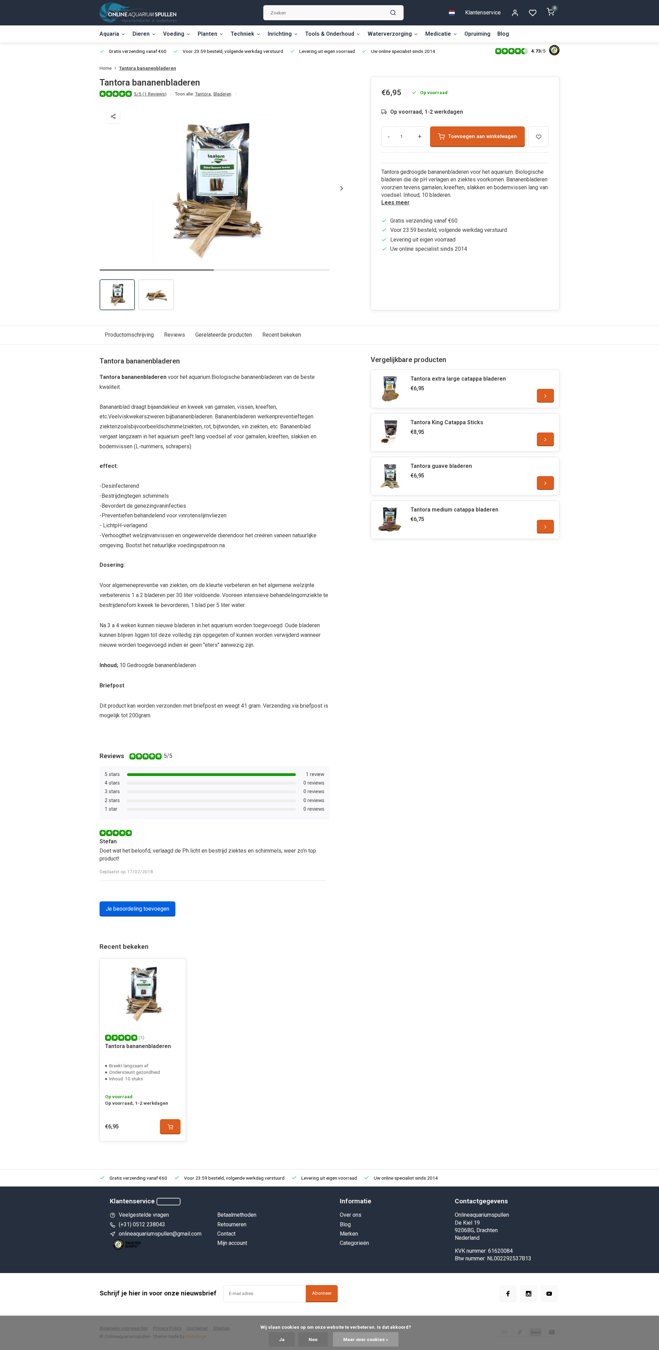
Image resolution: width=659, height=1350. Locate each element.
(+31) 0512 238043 (142, 1224)
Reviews (174, 334)
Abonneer (322, 1293)
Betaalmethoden (236, 1215)
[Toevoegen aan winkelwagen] (170, 1126)
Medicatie (438, 34)
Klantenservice (483, 12)
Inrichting (280, 34)
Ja (282, 1339)
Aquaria (109, 34)
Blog (503, 34)
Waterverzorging (390, 34)
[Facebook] (508, 1293)
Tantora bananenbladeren (147, 68)
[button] (341, 188)
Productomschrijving (129, 334)
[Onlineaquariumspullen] (138, 12)
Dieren (141, 34)
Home (106, 68)
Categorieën (354, 1243)
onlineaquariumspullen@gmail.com (160, 1233)
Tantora (203, 94)
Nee (313, 1339)
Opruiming (477, 34)
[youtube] (549, 1293)
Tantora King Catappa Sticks (447, 422)
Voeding (173, 34)
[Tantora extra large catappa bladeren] (390, 389)
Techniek (242, 34)
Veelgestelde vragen (144, 1215)
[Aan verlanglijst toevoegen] (175, 969)
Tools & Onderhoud (329, 34)
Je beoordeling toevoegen (137, 908)
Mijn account (232, 1243)
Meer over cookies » (365, 1339)
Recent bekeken (281, 334)
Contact (226, 1233)
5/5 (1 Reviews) (150, 94)
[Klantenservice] (169, 1201)
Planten (207, 34)
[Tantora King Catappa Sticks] (390, 432)
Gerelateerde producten (223, 334)
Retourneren (231, 1224)
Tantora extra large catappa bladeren (458, 378)
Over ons (350, 1215)
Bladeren (222, 94)
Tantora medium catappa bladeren (454, 509)
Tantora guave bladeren (441, 466)
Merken (349, 1233)
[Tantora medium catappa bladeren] (390, 519)
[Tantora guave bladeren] (390, 476)
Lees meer (395, 202)
